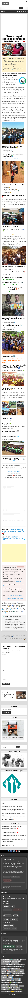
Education (23, 605)
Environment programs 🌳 (12, 972)
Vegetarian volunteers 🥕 (16, 989)
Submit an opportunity (9, 946)
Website (4, 679)
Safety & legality (16, 876)
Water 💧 (4, 612)
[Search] (27, 11)
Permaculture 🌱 (5, 986)
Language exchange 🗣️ (12, 608)
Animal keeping (23, 959)
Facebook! (16, 628)
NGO (11, 150)
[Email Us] (25, 11)
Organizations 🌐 (7, 609)
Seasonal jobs (6, 887)
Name (3, 670)
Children (4, 603)
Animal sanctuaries (16, 961)
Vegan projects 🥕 (6, 989)
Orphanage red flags (8, 925)
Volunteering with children (10, 928)
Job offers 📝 (18, 979)
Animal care (16, 959)
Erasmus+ (22, 972)
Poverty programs (16, 609)
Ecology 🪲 (21, 970)
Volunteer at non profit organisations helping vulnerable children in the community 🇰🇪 (14, 39)
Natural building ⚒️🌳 (6, 982)
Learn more (18, 581)
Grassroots (4, 977)
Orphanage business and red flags (17, 597)
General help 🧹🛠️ (13, 606)
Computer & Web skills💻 (18, 966)
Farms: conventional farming (18, 973)
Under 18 (17, 611)
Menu (4, 11)
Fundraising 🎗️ (5, 606)
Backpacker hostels (21, 964)
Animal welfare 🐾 (15, 963)
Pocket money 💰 (14, 986)
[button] (14, 695)
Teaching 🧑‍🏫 (12, 611)
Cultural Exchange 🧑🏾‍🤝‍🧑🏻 (15, 968)
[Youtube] (23, 11)
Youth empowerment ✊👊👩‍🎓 (8, 991)
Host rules (19, 946)
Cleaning (3, 966)
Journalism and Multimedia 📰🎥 (8, 980)
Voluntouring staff (16, 616)
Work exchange (6, 886)
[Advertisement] (14, 25)
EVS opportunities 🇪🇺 (6, 973)
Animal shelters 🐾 (6, 963)
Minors (20, 608)
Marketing (19, 980)
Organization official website (14, 471)
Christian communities (11, 603)
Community (20, 603)
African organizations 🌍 (13, 602)
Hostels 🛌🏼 (10, 977)
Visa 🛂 (21, 611)
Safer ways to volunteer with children (14, 598)
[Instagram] (21, 11)
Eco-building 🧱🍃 (6, 970)
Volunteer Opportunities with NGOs (12, 538)
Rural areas (21, 986)
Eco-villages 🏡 (17, 605)
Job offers (18, 886)
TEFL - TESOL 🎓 (16, 988)
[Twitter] (17, 11)
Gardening (11, 975)
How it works (6, 876)
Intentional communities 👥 (8, 979)
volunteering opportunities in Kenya (13, 530)
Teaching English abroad (7, 988)
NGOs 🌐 (14, 982)
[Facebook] (19, 11)
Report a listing (7, 880)
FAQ (13, 906)
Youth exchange (19, 991)
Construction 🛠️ (5, 968)
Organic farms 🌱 (5, 984)
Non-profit (13, 886)
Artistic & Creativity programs (8, 964)
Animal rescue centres (6, 961)
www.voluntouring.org (10, 627)
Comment (4, 654)
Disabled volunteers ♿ (7, 605)
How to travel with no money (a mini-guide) (12, 806)
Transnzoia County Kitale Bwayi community (15, 158)
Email (3, 674)
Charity (20, 602)
